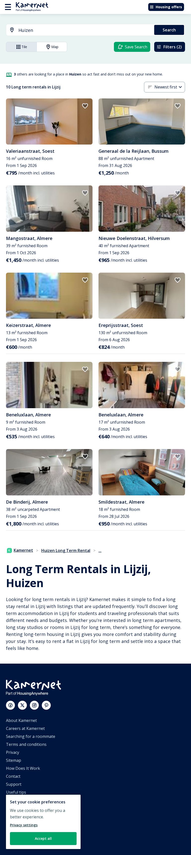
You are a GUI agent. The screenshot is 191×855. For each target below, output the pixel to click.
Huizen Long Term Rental (65, 550)
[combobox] (77, 30)
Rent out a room (21, 832)
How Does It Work (23, 768)
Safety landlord (20, 840)
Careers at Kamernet (25, 728)
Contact (13, 776)
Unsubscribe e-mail (24, 800)
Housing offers (169, 6)
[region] (43, 822)
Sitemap (13, 760)
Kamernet (23, 550)
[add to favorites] (85, 105)
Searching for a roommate (30, 736)
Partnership (17, 816)
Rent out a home (21, 824)
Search (169, 30)
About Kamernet (21, 720)
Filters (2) (172, 47)
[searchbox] (84, 30)
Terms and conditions (26, 744)
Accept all (43, 838)
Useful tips (16, 792)
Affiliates (14, 808)
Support (13, 784)
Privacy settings (24, 825)
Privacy (12, 752)
